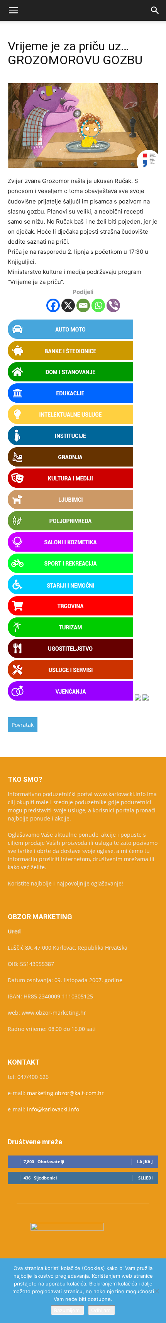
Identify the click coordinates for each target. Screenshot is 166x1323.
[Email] (83, 305)
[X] (68, 305)
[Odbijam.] (156, 1291)
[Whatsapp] (98, 305)
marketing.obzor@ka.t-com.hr (65, 1093)
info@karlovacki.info (53, 1109)
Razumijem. (67, 1310)
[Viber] (113, 305)
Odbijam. (101, 1310)
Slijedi (145, 1178)
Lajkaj (145, 1161)
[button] (13, 10)
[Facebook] (53, 305)
